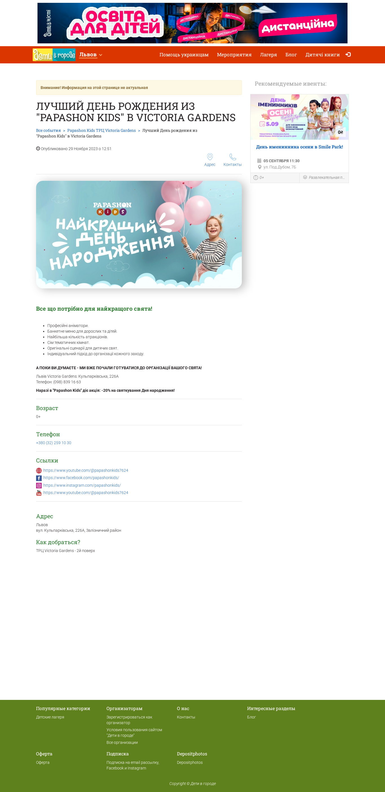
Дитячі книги (323, 54)
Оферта (43, 762)
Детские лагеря (50, 717)
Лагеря (268, 54)
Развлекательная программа (327, 177)
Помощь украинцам (184, 54)
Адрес (209, 164)
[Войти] (349, 55)
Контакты (233, 164)
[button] (90, 54)
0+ (262, 177)
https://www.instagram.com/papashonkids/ (82, 485)
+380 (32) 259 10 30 (53, 443)
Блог (291, 54)
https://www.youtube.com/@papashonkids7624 (85, 470)
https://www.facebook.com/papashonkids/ (81, 477)
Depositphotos (190, 762)
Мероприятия (234, 54)
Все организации (122, 742)
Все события (48, 130)
